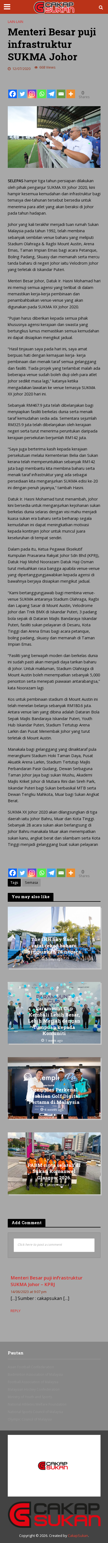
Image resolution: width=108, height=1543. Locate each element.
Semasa (31, 882)
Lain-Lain (15, 21)
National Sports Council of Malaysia (35, 1411)
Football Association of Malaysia (33, 1382)
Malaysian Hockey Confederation (34, 1389)
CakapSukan (78, 1535)
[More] (70, 89)
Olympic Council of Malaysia (30, 1419)
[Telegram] (51, 89)
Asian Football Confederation (31, 1367)
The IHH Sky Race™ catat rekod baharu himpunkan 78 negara (54, 945)
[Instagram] (32, 89)
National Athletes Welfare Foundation (37, 1404)
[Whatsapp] (41, 89)
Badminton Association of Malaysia (35, 1374)
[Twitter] (22, 89)
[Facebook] (12, 89)
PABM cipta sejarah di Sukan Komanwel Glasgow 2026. (54, 1171)
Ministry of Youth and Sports (30, 1397)
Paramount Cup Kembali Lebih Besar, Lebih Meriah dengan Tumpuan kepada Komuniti (54, 1020)
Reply (15, 1310)
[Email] (61, 89)
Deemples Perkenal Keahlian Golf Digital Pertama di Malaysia (54, 1096)
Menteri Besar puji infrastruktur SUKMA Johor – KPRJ (47, 1280)
